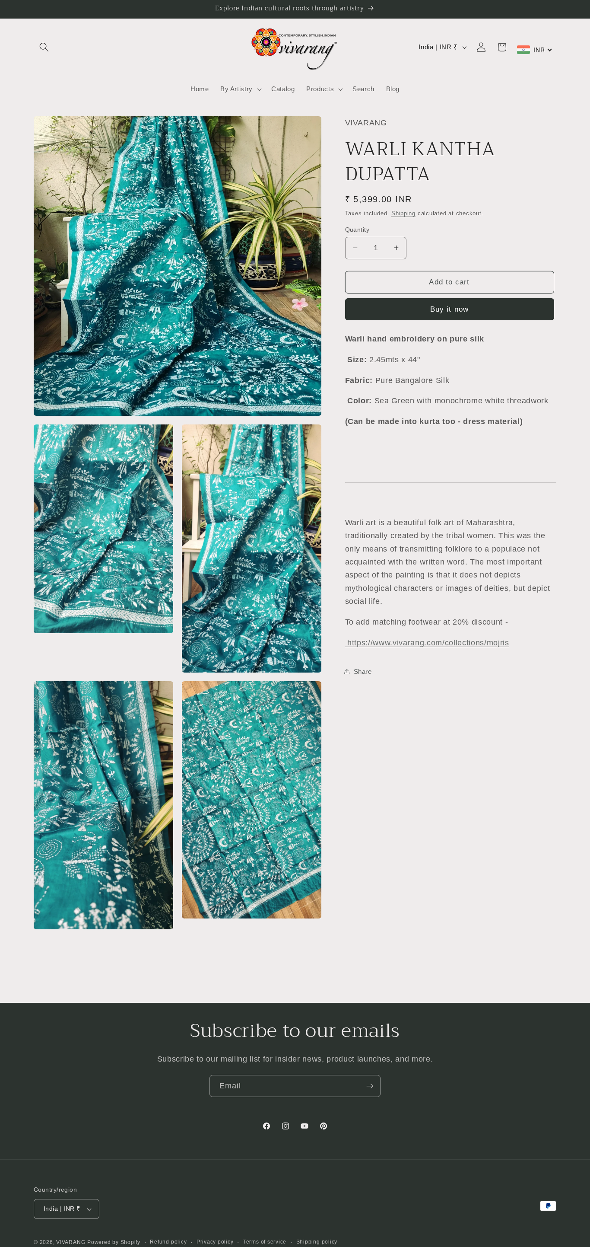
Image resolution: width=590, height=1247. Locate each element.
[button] (44, 47)
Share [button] (363, 671)
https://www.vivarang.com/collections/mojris (427, 642)
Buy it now (449, 309)
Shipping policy (317, 1242)
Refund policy (168, 1242)
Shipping (403, 213)
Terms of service (264, 1242)
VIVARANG (70, 1242)
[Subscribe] (369, 1086)
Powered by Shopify (113, 1242)
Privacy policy (215, 1242)
